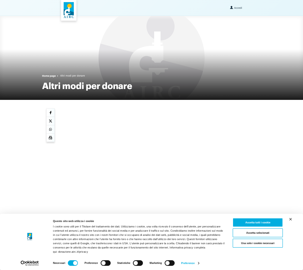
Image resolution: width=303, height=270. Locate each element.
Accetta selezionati (257, 232)
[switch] (106, 263)
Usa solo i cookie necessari (257, 243)
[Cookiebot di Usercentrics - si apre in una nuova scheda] (29, 263)
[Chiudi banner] (290, 219)
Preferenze (188, 263)
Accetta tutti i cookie (257, 222)
